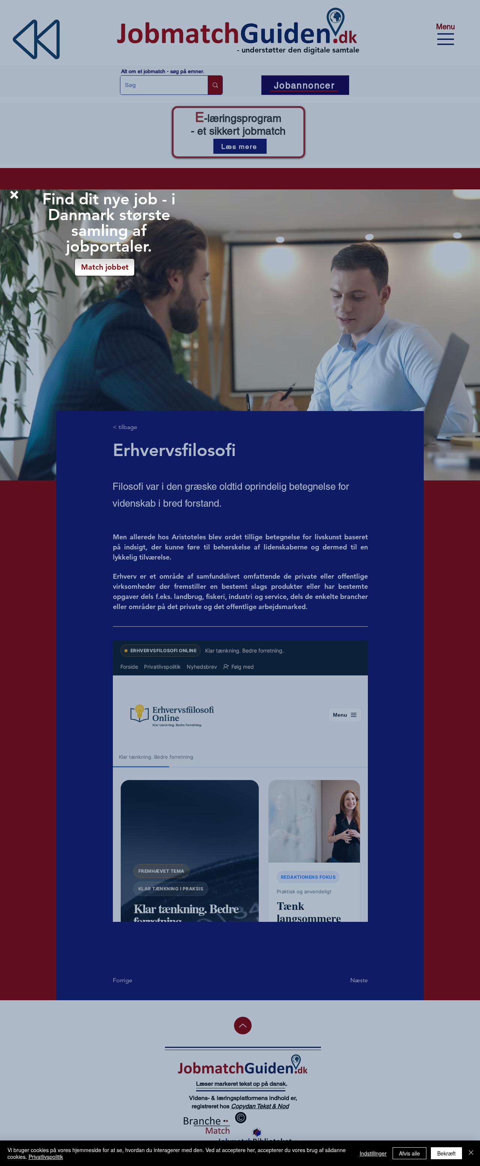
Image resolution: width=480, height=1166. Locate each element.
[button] (14, 194)
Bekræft (446, 1153)
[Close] (471, 1153)
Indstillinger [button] (373, 1153)
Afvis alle (409, 1153)
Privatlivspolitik (45, 1156)
